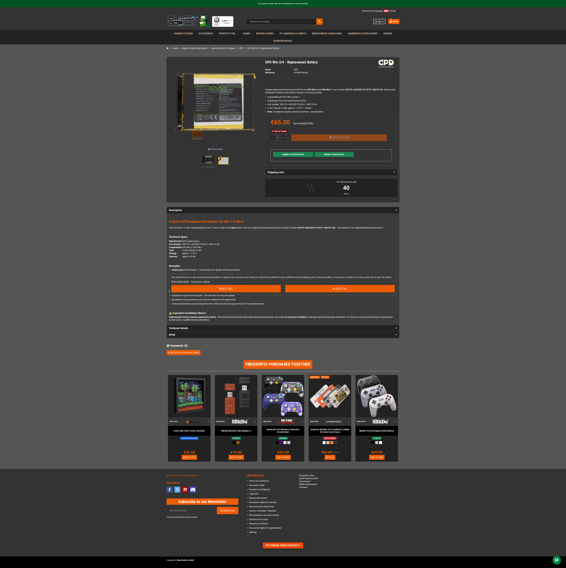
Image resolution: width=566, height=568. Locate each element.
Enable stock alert (293, 154)
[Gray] (327, 442)
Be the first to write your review (183, 352)
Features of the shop (258, 519)
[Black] (234, 442)
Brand (268, 69)
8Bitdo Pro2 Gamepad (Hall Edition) (376, 431)
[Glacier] (288, 442)
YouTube (185, 490)
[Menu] (231, 18)
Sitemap (253, 532)
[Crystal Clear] (284, 442)
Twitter (177, 490)
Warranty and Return (258, 523)
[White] (324, 442)
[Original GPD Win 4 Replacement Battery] (208, 160)
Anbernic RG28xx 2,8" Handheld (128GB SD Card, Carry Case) (330, 430)
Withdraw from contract (283, 545)
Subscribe (229, 510)
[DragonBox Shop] (188, 21)
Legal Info (253, 494)
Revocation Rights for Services (263, 502)
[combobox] (284, 21)
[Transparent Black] (335, 442)
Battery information (258, 498)
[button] (391, 11)
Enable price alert (334, 154)
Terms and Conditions (259, 481)
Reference (270, 72)
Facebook (169, 490)
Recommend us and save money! (264, 515)
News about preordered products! (182, 475)
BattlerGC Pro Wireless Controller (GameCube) (283, 430)
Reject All (226, 288)
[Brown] (238, 442)
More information (180, 281)
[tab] (331, 172)
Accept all (340, 288)
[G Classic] (380, 442)
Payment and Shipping (259, 489)
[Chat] (556, 560)
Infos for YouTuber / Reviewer (262, 511)
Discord (193, 490)
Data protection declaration (261, 506)
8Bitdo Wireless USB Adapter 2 (236, 431)
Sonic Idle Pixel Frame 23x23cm (189, 431)
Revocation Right (257, 485)
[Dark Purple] (281, 442)
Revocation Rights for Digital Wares (265, 528)
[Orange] (331, 442)
